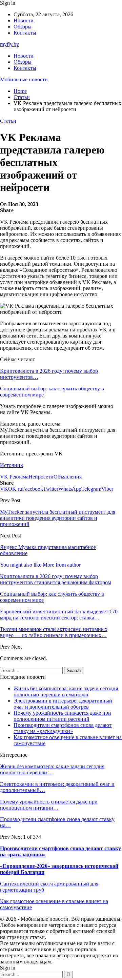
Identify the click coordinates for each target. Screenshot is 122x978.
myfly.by (9, 44)
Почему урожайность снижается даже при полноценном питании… (49, 805)
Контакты (25, 33)
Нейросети (41, 477)
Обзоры (23, 26)
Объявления (68, 477)
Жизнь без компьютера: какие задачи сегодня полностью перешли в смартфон (66, 691)
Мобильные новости (24, 79)
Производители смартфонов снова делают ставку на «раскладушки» (62, 728)
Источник (11, 465)
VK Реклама (14, 477)
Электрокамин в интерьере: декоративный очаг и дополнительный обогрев (63, 704)
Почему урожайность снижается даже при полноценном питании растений (62, 716)
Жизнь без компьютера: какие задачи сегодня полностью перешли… (52, 769)
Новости (24, 20)
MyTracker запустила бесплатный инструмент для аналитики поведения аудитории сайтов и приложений (57, 518)
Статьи (8, 121)
